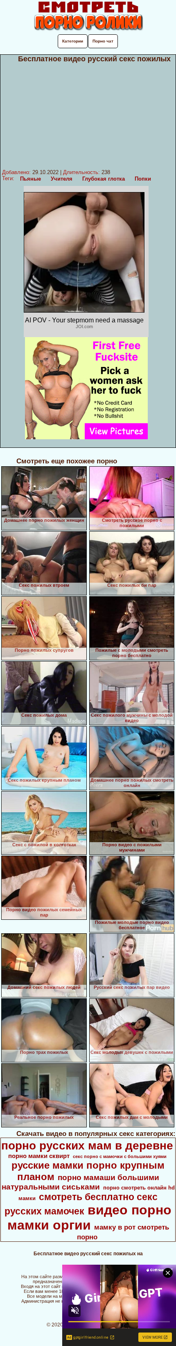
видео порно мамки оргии (89, 1217)
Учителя (61, 179)
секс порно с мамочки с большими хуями (120, 1156)
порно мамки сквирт (39, 1156)
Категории (72, 41)
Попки (143, 179)
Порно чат (103, 41)
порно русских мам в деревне (87, 1145)
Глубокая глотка (103, 179)
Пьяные (30, 179)
